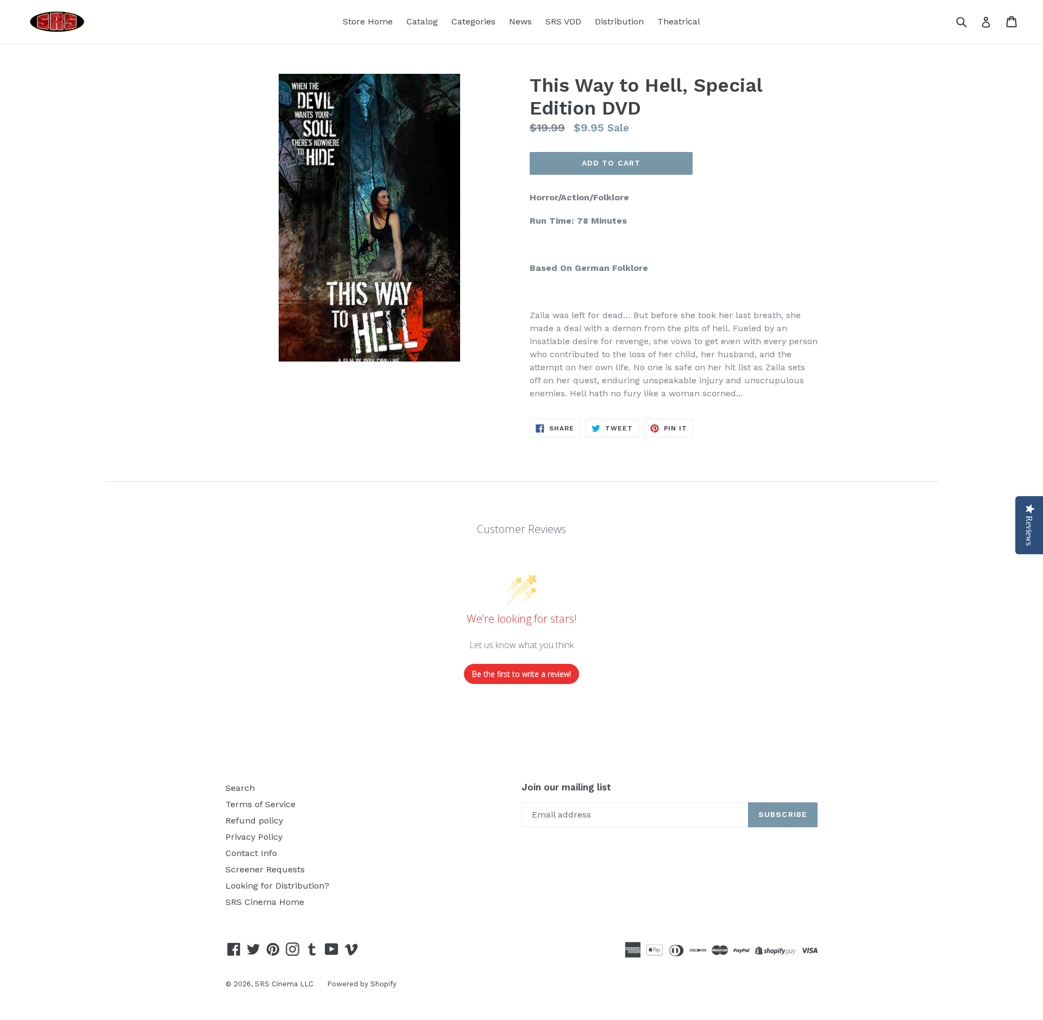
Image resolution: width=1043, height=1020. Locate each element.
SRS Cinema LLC (284, 984)
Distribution (619, 21)
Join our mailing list (566, 787)
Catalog (422, 21)
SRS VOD (563, 21)
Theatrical (678, 21)
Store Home (368, 21)
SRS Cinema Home (264, 902)
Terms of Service (260, 804)
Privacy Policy (253, 837)
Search (240, 788)
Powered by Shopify (362, 984)
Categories (473, 21)
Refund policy (254, 820)
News (520, 21)
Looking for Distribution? (277, 885)
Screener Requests (265, 869)
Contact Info (251, 853)
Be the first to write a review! (521, 674)
